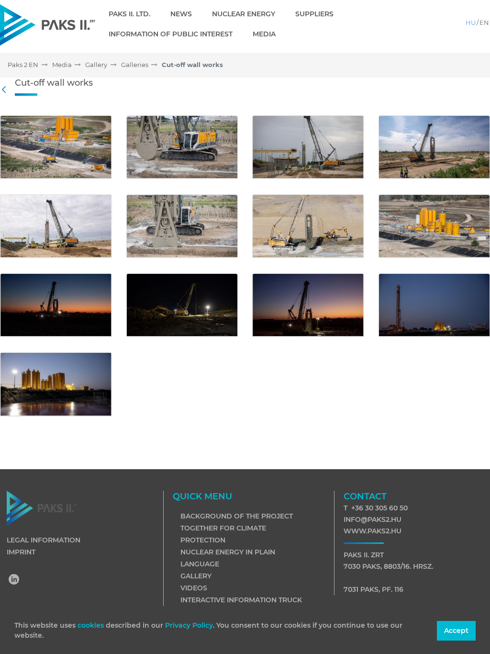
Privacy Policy (189, 625)
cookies (92, 625)
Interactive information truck (241, 600)
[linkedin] (14, 580)
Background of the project (236, 516)
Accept (456, 630)
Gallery (196, 576)
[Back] (6, 90)
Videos (193, 588)
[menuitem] (133, 14)
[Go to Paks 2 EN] (47, 24)
